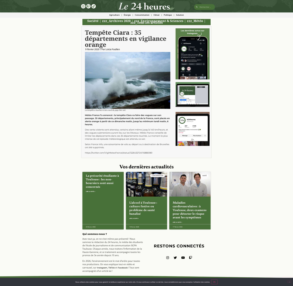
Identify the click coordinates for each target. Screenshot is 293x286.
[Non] (289, 282)
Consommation (142, 15)
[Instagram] (83, 6)
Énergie (127, 15)
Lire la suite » (90, 191)
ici (110, 271)
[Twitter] (175, 257)
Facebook (123, 268)
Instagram (102, 268)
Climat (156, 15)
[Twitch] (88, 6)
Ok (214, 282)
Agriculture (114, 15)
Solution (180, 15)
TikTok (111, 268)
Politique (168, 15)
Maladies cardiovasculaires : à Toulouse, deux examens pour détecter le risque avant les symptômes (189, 210)
